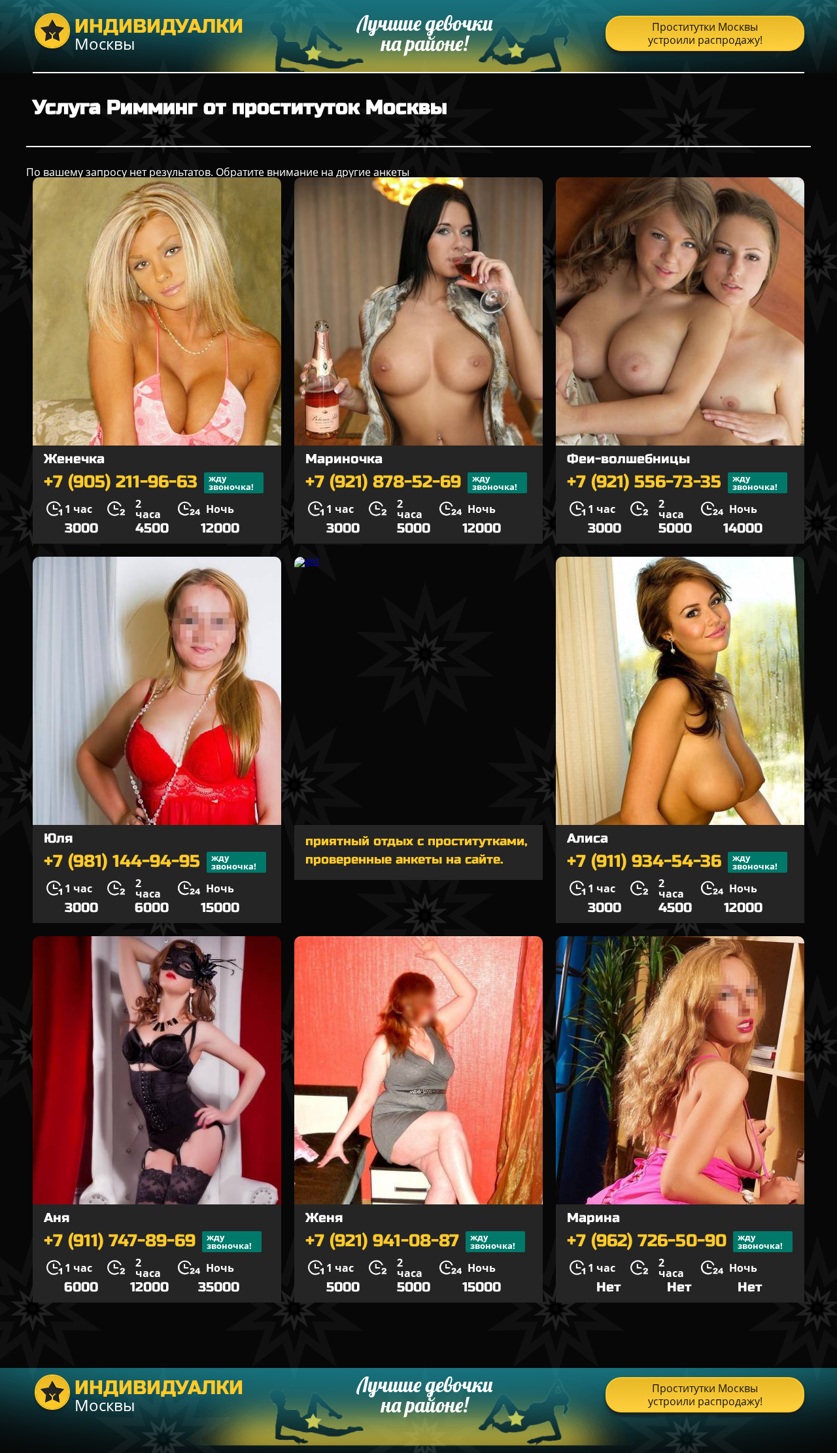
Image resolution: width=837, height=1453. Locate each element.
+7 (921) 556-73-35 (672, 482)
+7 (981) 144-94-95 (150, 862)
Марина (593, 1218)
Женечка (74, 459)
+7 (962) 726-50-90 (675, 1241)
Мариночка (344, 459)
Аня (56, 1218)
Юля (58, 838)
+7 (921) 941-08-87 (410, 1241)
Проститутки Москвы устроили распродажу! (705, 33)
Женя (324, 1218)
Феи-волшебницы (628, 459)
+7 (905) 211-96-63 (149, 482)
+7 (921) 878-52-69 (411, 482)
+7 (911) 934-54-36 (672, 862)
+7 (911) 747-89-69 (148, 1241)
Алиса (587, 838)
